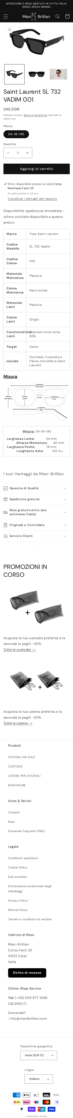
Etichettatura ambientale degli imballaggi (30, 888)
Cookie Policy (17, 867)
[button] (5, 16)
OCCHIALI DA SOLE (21, 757)
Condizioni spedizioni (23, 858)
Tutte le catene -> (18, 723)
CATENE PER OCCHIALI (24, 776)
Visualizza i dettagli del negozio (32, 199)
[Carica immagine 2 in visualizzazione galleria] (36, 74)
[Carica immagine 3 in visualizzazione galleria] (58, 74)
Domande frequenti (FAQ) (26, 831)
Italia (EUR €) (34, 1055)
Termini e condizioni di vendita (30, 919)
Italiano (34, 1079)
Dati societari (17, 877)
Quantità (9, 144)
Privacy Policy (18, 900)
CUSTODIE (15, 766)
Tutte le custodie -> (19, 650)
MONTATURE (17, 785)
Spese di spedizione (35, 115)
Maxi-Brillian (40, 1116)
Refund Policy (18, 910)
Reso (11, 822)
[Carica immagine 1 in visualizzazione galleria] (14, 74)
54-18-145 (16, 134)
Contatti (14, 812)
